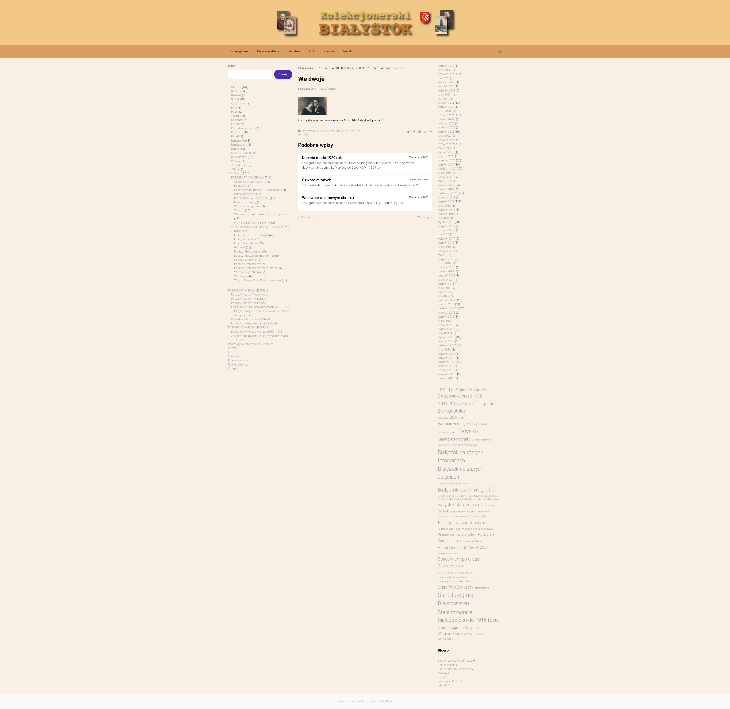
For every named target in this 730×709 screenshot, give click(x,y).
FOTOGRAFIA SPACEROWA (247, 177)
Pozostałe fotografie (243, 128)
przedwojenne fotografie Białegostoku (474, 528)
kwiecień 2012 (446, 353)
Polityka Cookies (238, 364)
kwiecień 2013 (446, 329)
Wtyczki (442, 685)
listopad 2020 (446, 156)
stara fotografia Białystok (455, 572)
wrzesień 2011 (446, 366)
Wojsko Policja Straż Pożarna (252, 223)
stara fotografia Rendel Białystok (453, 577)
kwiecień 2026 (446, 82)
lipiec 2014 (444, 288)
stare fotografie (482, 588)
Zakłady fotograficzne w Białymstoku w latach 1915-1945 (259, 338)
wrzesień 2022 (446, 127)
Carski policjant (484, 512)
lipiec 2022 (444, 135)
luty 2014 (443, 296)
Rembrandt (237, 140)
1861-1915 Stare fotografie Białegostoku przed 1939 (462, 393)
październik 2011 (448, 362)
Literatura (294, 51)
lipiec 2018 (444, 205)
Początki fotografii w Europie (248, 298)
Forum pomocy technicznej (454, 669)
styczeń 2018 (446, 222)
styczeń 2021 (446, 152)
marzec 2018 (446, 214)
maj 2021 (443, 148)
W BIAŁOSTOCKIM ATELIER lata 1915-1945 (354, 68)
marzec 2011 (446, 378)
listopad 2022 (446, 123)
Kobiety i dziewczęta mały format (254, 255)
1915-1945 (322, 68)
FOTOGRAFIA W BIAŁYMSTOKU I (248, 290)
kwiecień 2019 (446, 185)
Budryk (235, 99)
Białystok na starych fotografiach (460, 456)
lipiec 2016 (444, 247)
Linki (312, 51)
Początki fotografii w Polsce (248, 303)
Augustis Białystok (451, 417)
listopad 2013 (446, 304)
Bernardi (236, 95)
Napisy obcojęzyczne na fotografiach (254, 323)
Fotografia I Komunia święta (251, 235)
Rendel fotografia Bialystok (469, 541)
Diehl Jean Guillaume (448, 516)
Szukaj (232, 66)
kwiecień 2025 (446, 90)
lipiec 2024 (444, 94)
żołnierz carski (445, 638)
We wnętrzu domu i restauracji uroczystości (261, 214)
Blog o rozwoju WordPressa (455, 660)
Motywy (442, 673)
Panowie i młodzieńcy (247, 264)
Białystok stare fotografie (466, 490)
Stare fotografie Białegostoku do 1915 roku (468, 616)
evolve (341, 701)
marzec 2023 (446, 119)
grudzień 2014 (446, 275)
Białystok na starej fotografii (458, 445)
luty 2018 (443, 218)
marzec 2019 (446, 189)
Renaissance (239, 144)
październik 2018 (448, 193)
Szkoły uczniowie (244, 194)
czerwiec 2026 (446, 74)
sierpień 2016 (446, 242)
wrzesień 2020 (446, 160)
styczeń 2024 (446, 102)
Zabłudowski (239, 165)
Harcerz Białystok (446, 529)
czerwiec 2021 (446, 144)
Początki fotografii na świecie (249, 294)
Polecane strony (268, 51)
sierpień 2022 (446, 131)
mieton (332, 89)
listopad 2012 (446, 341)
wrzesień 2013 (446, 312)
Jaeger (235, 116)
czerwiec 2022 (446, 140)
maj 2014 (443, 292)
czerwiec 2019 (446, 176)
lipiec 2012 (444, 349)
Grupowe (239, 247)
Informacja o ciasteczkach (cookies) (250, 344)
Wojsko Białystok (476, 634)
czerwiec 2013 (446, 325)
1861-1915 (234, 87)
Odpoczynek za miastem (249, 181)
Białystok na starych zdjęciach (460, 473)
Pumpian (236, 132)
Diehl (234, 107)
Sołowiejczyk (239, 157)
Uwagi (441, 677)
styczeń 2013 (446, 337)
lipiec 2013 (444, 321)
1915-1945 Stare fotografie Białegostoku (466, 407)
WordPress (386, 701)
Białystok (468, 431)
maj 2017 (443, 234)
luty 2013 (443, 333)
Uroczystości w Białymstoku (251, 198)
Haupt (234, 111)
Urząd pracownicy (245, 202)
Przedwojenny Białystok (457, 534)
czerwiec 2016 (446, 251)
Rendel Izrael (449, 547)
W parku (239, 210)
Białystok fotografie (454, 439)
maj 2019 (443, 181)
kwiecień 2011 (446, 374)
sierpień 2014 (446, 283)
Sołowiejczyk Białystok (448, 553)
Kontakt (348, 51)
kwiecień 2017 (446, 238)
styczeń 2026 (446, 86)
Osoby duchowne (245, 259)
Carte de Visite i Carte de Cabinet (250, 319)
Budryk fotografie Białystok (463, 512)
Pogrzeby (240, 185)
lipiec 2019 (444, 172)
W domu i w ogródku (247, 206)
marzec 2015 (446, 271)
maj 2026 (443, 78)
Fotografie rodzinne (246, 243)
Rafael (235, 136)
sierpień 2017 (446, 226)
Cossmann (238, 103)
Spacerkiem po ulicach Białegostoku (256, 190)
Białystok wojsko (489, 505)
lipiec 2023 (444, 111)
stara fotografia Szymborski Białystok (456, 581)
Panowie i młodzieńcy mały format (255, 268)
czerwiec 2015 (446, 267)
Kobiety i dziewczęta (246, 251)
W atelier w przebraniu (247, 272)
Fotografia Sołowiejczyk (473, 516)
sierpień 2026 (446, 66)
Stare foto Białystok (455, 587)
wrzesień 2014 (446, 279)
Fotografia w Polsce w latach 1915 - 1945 (256, 331)
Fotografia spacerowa (461, 523)
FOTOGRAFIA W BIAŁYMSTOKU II (248, 327)
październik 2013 (448, 308)
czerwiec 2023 (446, 115)
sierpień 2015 (446, 259)
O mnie (329, 51)
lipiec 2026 (444, 70)
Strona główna (239, 51)
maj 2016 (443, 255)
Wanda (235, 161)
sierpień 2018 (446, 201)
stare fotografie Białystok (459, 627)
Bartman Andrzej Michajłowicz (463, 423)
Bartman (236, 91)
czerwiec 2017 (446, 230)
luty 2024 (443, 98)
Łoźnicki (236, 124)
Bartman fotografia (446, 432)
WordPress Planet (449, 681)
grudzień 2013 (446, 300)
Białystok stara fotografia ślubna (453, 483)
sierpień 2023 (446, 107)
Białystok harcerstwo (481, 440)
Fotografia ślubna (245, 239)
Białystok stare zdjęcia (458, 504)
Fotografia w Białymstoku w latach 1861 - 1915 (260, 307)
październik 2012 (448, 345)
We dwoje (386, 68)
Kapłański (237, 120)
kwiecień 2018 (446, 209)
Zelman (235, 169)
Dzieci (237, 231)
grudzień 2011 (446, 357)
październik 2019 (448, 168)
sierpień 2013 (446, 316)
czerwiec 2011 (446, 370)
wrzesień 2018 (446, 197)
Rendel (235, 149)
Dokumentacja (446, 665)
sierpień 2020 (446, 164)
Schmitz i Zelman (241, 153)
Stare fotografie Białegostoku (456, 599)
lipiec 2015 (444, 263)
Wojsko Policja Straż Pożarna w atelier (257, 280)
